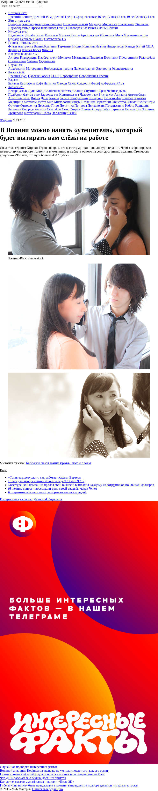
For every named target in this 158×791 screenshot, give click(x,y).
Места (41, 102)
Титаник (148, 109)
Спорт (96, 109)
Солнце (77, 91)
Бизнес (106, 94)
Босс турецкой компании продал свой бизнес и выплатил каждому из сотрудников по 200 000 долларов (81, 485)
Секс (65, 109)
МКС (40, 91)
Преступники (128, 57)
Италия (100, 46)
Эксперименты (122, 68)
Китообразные (52, 24)
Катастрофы (112, 98)
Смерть (75, 109)
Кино (40, 35)
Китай (140, 46)
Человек (89, 94)
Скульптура (52, 39)
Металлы (30, 102)
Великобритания (45, 46)
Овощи (62, 83)
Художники (47, 61)
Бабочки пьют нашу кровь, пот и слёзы (58, 463)
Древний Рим (42, 17)
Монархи (64, 57)
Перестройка (69, 76)
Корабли (128, 98)
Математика (34, 68)
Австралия (25, 46)
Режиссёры (147, 57)
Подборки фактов (24, 94)
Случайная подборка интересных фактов (29, 767)
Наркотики (103, 102)
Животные (19, 20)
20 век (140, 17)
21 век (150, 17)
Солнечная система (58, 91)
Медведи (95, 24)
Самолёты (54, 109)
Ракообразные (77, 28)
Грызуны (14, 24)
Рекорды (28, 109)
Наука (15, 65)
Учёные (32, 61)
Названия (88, 102)
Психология (96, 105)
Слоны (102, 28)
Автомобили (137, 94)
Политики (111, 57)
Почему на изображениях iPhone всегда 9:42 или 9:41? (46, 481)
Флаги (12, 46)
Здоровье (49, 94)
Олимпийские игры (141, 102)
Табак (106, 109)
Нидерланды (115, 46)
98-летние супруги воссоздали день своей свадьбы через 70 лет (52, 488)
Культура (17, 31)
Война (35, 98)
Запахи (65, 98)
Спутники (91, 91)
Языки (72, 113)
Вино (26, 98)
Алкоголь (15, 98)
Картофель (27, 83)
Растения (14, 109)
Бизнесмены (28, 57)
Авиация (120, 94)
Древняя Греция (63, 17)
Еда (13, 79)
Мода (119, 35)
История (17, 13)
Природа (80, 105)
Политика (67, 105)
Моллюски (109, 24)
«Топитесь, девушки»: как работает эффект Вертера (44, 477)
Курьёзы (140, 98)
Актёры (13, 57)
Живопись (107, 35)
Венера (13, 91)
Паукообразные (19, 28)
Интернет (96, 98)
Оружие (14, 105)
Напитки (50, 83)
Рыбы (92, 28)
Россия (16, 72)
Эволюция (103, 68)
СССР (55, 76)
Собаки (112, 28)
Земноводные (31, 24)
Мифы (75, 102)
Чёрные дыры (116, 91)
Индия (76, 46)
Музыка (64, 35)
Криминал (69, 94)
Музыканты (80, 57)
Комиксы (51, 35)
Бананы (13, 83)
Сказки (38, 39)
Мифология (62, 102)
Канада (130, 46)
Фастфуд (97, 83)
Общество (119, 102)
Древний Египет (20, 17)
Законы (54, 98)
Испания (88, 46)
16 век (102, 17)
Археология (16, 68)
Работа (129, 105)
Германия (64, 46)
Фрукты (110, 83)
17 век (111, 17)
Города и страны (23, 42)
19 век (131, 17)
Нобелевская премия (58, 68)
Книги (75, 35)
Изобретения (79, 98)
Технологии (133, 109)
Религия (40, 109)
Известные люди (23, 54)
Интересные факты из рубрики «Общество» (31, 499)
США (150, 46)
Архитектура (90, 35)
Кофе (39, 83)
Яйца (120, 83)
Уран (102, 91)
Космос (16, 87)
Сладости (84, 83)
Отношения (28, 105)
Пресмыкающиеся (43, 28)
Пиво (55, 105)
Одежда (13, 39)
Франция (14, 50)
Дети (44, 98)
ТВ (64, 39)
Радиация (142, 105)
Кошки (83, 24)
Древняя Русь (17, 76)
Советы (86, 109)
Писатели (96, 57)
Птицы (62, 28)
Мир (50, 102)
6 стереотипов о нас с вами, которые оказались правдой (47, 492)
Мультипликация (136, 35)
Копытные (70, 24)
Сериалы (26, 39)
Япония (47, 50)
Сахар (72, 83)
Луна (31, 91)
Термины (117, 109)
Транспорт (15, 113)
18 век (121, 17)
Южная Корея (31, 50)
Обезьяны (142, 24)
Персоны (44, 105)
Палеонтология (84, 68)
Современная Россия (93, 76)
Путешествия (114, 105)
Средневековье (86, 17)
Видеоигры (16, 35)
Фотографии (33, 113)
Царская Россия (39, 76)
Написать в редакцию (47, 789)
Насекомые (126, 24)
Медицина (15, 102)
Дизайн (30, 35)
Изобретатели (47, 57)
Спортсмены (17, 61)
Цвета (46, 113)
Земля (23, 91)
